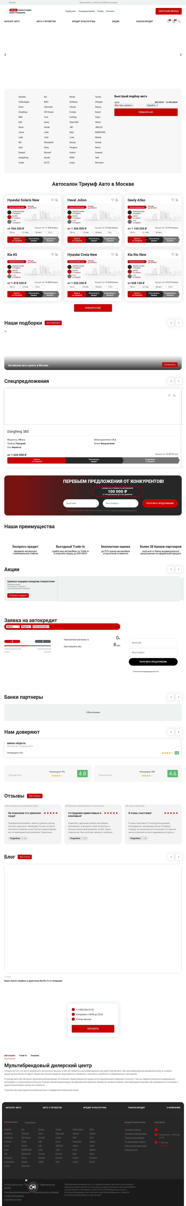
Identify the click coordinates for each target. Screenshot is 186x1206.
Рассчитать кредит (34, 240)
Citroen (72, 107)
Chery (21, 107)
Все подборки (53, 323)
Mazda (98, 137)
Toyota (98, 97)
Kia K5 (12, 255)
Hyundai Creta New (82, 255)
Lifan (46, 137)
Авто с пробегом (46, 21)
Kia (45, 97)
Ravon (97, 147)
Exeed (98, 112)
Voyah (21, 162)
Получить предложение (160, 503)
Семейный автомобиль (136, 1133)
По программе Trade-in (135, 1142)
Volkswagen (23, 102)
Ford (46, 117)
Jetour (21, 132)
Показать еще (93, 308)
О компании (173, 1107)
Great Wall (73, 122)
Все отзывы (34, 796)
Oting (46, 147)
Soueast (98, 152)
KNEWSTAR (100, 132)
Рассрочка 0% (131, 1150)
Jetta (46, 132)
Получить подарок (18, 595)
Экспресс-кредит (133, 1129)
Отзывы (100, 11)
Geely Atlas (136, 200)
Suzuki (47, 157)
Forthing (73, 117)
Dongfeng (22, 112)
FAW (20, 117)
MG (20, 142)
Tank (97, 157)
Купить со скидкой (17, 240)
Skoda (72, 97)
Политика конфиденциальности (17, 1192)
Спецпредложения (87, 11)
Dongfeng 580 (18, 432)
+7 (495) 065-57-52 (85, 1010)
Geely (46, 122)
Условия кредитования (14, 1196)
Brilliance (73, 102)
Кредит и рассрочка (83, 21)
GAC (20, 122)
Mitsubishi (48, 142)
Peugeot (73, 147)
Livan (71, 137)
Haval (20, 127)
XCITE (46, 162)
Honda (47, 127)
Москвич (99, 162)
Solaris (72, 152)
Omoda (98, 142)
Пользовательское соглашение (46, 1192)
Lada (20, 137)
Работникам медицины (136, 1146)
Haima (98, 122)
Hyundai (22, 97)
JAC (71, 127)
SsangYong (23, 157)
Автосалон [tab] (9, 1055)
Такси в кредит (144, 21)
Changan (98, 102)
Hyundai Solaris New (23, 200)
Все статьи (25, 857)
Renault (21, 152)
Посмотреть (170, 364)
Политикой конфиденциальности (124, 510)
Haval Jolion (76, 200)
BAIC (46, 102)
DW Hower (49, 112)
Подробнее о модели (50, 240)
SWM (71, 157)
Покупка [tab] (35, 1055)
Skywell (47, 152)
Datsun (98, 107)
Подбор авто (70, 11)
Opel (20, 147)
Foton (97, 117)
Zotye (72, 162)
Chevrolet (48, 107)
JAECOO (99, 127)
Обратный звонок (169, 11)
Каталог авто (12, 21)
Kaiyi (71, 132)
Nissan (72, 142)
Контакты (110, 11)
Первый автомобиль (134, 1138)
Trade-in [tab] (23, 1055)
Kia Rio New (137, 255)
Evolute (72, 112)
